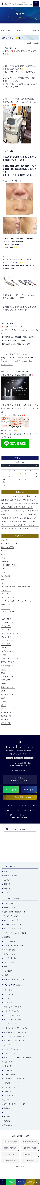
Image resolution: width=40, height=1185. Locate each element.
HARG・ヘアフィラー (9, 543)
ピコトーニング (7, 622)
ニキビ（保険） (9, 903)
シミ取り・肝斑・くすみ (12, 924)
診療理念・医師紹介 (11, 875)
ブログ (6, 892)
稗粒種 (3, 705)
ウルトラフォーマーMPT (12, 1007)
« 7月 (3, 485)
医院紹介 (7, 880)
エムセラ (7, 1112)
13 (20, 473)
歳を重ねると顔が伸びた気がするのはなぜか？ (18, 500)
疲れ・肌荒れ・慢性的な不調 (14, 912)
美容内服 (7, 1108)
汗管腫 (3, 683)
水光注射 (7, 1083)
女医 (3, 673)
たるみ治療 (5, 576)
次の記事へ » (34, 30)
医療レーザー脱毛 (8, 662)
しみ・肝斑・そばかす (9, 565)
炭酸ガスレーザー (8, 687)
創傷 (5, 966)
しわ (3, 568)
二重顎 (3, 655)
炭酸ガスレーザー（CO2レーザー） (16, 1032)
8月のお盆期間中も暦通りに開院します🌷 (17, 507)
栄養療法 (7, 1121)
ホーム (6, 871)
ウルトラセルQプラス (11, 1011)
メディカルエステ (8, 651)
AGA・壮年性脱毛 (10, 950)
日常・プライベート (8, 676)
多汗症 (3, 669)
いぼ (3, 558)
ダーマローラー (9, 1100)
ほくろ (3, 579)
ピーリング (5, 629)
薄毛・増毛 (5, 719)
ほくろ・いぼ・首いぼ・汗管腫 (15, 933)
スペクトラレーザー (11, 1024)
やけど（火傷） (9, 962)
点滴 (3, 690)
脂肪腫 (6, 975)
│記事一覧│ (20, 30)
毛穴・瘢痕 (5, 680)
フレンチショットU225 (12, 1087)
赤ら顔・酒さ (6, 723)
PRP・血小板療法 (7, 547)
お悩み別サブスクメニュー (13, 945)
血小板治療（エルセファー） (14, 1078)
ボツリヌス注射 (7, 640)
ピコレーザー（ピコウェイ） (14, 1019)
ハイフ (3, 615)
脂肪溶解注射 (6, 716)
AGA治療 (4, 540)
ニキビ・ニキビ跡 (8, 611)
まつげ (3, 583)
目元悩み (4, 701)
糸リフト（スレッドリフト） (14, 1040)
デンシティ (5, 608)
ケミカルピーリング (11, 1049)
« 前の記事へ (6, 30)
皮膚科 (3, 698)
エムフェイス (6, 590)
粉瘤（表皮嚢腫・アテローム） (15, 979)
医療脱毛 (7, 937)
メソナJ (4, 647)
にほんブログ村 (7, 364)
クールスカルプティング (12, 1015)
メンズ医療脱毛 (9, 941)
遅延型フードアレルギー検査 (14, 1104)
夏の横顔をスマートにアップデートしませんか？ (19, 510)
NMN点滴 (7, 1066)
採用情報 (7, 888)
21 (25, 476)
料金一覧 (7, 884)
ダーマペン (5, 604)
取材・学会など (7, 665)
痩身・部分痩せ (7, 694)
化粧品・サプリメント (9, 658)
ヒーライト (8, 1116)
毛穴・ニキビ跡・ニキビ (12, 928)
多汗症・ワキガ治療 (11, 916)
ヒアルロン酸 (6, 619)
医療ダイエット (9, 907)
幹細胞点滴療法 (9, 1074)
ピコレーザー (6, 626)
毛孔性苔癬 (8, 971)
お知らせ (4, 561)
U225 (3, 550)
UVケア (4, 554)
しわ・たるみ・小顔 (11, 920)
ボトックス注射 (9, 990)
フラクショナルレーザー (10, 633)
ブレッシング (6, 637)
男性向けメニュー (10, 954)
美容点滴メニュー (10, 1062)
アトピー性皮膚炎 (10, 958)
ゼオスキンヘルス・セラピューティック (16, 601)
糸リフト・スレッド (8, 708)
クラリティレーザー (8, 597)
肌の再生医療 (6, 712)
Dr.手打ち (7, 1091)
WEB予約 (26, 344)
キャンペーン (6, 594)
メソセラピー (6, 644)
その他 (3, 572)
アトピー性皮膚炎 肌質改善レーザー (15, 586)
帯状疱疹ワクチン (10, 1125)
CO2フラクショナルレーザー (14, 1036)
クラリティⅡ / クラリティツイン (15, 1028)
